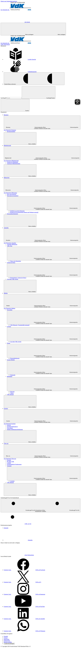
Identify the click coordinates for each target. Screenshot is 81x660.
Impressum (6, 639)
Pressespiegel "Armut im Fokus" (18, 277)
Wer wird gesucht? (11, 194)
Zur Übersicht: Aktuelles (10, 243)
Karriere (6, 408)
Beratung (6, 114)
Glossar (6, 637)
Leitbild (9, 463)
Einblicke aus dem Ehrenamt (17, 211)
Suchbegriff (4, 98)
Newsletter (9, 309)
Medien (6, 293)
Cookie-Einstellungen (9, 643)
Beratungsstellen (11, 131)
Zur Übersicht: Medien (9, 308)
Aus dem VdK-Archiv (12, 279)
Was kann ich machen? (12, 195)
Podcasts (12, 391)
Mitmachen (6, 177)
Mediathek (9, 376)
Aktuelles (6, 227)
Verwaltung (10, 428)
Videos (12, 393)
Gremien (12, 481)
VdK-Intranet (10, 394)
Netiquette (12, 375)
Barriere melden (8, 642)
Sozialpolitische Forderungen (14, 464)
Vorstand (9, 466)
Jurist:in (9, 425)
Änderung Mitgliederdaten (13, 163)
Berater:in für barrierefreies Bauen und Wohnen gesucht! (24, 212)
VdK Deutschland (5, 44)
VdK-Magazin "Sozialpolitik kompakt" (20, 325)
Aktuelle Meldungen (12, 244)
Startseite (6, 528)
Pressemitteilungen (14, 358)
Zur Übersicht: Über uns (10, 458)
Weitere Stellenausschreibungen (15, 429)
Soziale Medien (11, 359)
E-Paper (9, 326)
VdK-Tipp (9, 246)
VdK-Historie (10, 482)
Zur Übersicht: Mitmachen (10, 192)
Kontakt (9, 460)
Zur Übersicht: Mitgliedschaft (11, 160)
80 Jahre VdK (10, 461)
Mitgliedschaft (7, 145)
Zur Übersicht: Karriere (10, 423)
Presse (8, 343)
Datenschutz (7, 640)
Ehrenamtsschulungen (12, 213)
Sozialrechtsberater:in (12, 426)
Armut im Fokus (11, 262)
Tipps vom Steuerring (15, 261)
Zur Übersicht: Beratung (10, 130)
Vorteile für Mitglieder (12, 162)
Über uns (6, 443)
